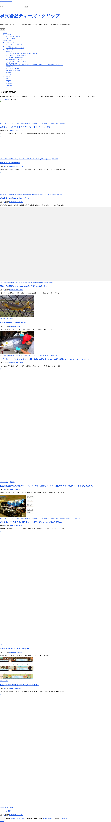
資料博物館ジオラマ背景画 (13, 70)
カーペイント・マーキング (13, 69)
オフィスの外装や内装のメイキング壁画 (17, 61)
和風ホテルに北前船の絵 (10, 162)
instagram (9, 84)
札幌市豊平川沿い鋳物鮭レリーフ (13, 322)
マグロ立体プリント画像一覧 (14, 44)
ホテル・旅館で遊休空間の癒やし (15, 57)
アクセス (8, 80)
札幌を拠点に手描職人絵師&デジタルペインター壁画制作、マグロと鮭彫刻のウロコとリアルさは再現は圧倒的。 (47, 485)
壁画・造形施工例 (8, 50)
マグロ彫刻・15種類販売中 (23, 282)
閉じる (2, 29)
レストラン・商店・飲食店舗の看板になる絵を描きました (21, 54)
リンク (8, 87)
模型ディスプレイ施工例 (6, 319)
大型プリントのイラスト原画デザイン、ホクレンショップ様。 (26, 127)
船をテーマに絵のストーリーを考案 (15, 648)
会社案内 (8, 78)
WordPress (63, 819)
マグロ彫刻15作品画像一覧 (13, 37)
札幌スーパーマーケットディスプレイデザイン (19, 684)
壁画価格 (8, 72)
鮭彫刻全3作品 (7, 40)
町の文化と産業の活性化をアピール (15, 198)
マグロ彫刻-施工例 (11, 38)
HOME (5, 33)
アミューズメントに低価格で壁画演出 (16, 55)
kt (4, 131)
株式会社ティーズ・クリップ (29, 15)
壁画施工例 (45, 123)
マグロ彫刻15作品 (8, 35)
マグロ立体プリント (8, 42)
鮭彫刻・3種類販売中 (37, 282)
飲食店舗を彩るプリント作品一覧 (15, 48)
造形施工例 (9, 52)
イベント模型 (5, 811)
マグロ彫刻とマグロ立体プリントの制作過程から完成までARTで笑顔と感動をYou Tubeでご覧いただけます (45, 359)
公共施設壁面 (9, 67)
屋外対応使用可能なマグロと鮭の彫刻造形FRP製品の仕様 (24, 286)
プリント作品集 (7, 46)
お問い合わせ (6, 76)
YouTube (8, 82)
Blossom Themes (47, 819)
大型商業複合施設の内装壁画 (14, 59)
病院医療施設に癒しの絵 (12, 63)
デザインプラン (10, 74)
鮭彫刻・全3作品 (48, 282)
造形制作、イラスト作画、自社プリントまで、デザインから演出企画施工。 (31, 522)
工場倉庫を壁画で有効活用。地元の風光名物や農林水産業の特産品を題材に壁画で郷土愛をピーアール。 (34, 65)
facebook (9, 86)
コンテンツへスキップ (6, 1)
